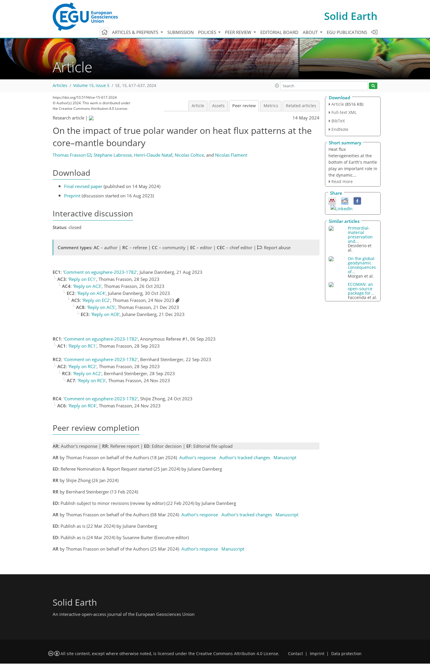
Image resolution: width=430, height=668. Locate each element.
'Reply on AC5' (101, 307)
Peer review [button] (238, 32)
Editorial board (279, 32)
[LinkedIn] (341, 208)
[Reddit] (345, 201)
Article (198, 105)
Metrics (271, 105)
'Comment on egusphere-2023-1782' (100, 272)
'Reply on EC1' (82, 279)
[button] (277, 85)
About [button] (311, 32)
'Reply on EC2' (96, 300)
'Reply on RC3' (92, 380)
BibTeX (338, 121)
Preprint (72, 196)
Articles (60, 85)
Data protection (346, 653)
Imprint (317, 653)
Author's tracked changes (244, 457)
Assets (218, 105)
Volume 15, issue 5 (91, 85)
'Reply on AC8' (105, 314)
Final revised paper (83, 186)
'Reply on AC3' (87, 286)
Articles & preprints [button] (135, 32)
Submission (180, 32)
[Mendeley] (332, 201)
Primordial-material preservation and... (360, 234)
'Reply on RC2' (82, 366)
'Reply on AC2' (87, 373)
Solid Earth (350, 16)
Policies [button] (207, 32)
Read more (342, 181)
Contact (295, 653)
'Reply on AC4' (91, 293)
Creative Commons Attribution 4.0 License (237, 653)
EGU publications (347, 32)
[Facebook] (357, 201)
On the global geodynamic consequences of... (362, 265)
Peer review (244, 105)
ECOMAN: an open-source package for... (361, 288)
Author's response (197, 457)
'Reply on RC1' (82, 346)
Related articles (301, 105)
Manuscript (285, 457)
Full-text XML (344, 112)
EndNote (339, 129)
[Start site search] (373, 86)
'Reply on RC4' (82, 406)
